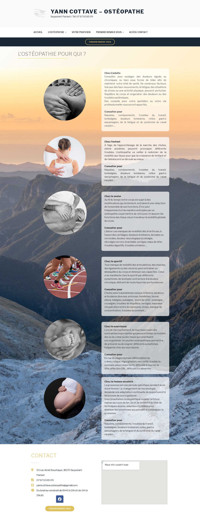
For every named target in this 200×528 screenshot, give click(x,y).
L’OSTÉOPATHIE (56, 32)
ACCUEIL (38, 32)
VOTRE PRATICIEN (81, 32)
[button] (100, 42)
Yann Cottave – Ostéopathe (97, 11)
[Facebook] (59, 499)
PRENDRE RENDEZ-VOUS (109, 32)
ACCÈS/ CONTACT (138, 32)
